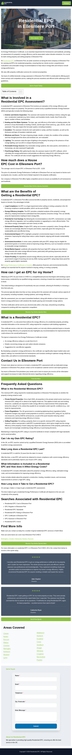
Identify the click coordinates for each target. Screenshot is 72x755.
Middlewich (40, 633)
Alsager (39, 648)
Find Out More (36, 378)
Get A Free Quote (36, 619)
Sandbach (40, 645)
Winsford (6, 654)
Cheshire (6, 645)
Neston (24, 539)
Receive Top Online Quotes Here (36, 312)
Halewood (18, 539)
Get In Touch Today (36, 85)
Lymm (5, 657)
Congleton (40, 654)
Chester (11, 539)
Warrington (7, 648)
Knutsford (40, 639)
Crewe (39, 642)
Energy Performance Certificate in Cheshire (17, 265)
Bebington (4, 539)
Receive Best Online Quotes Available (36, 186)
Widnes (5, 642)
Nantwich (40, 636)
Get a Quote (35, 38)
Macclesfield (41, 657)
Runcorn (30, 539)
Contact (66, 3)
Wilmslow (40, 651)
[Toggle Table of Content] (19, 91)
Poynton (39, 660)
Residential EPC (8, 61)
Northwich (6, 651)
